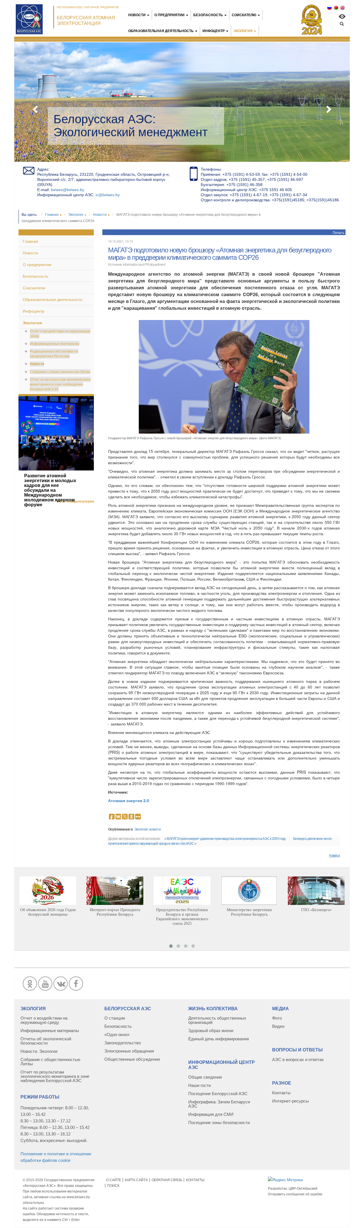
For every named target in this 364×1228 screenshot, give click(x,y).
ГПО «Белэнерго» (316, 910)
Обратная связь (167, 1180)
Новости (137, 15)
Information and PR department (144, 265)
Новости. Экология (38, 1051)
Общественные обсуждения (132, 1059)
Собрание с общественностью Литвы (60, 371)
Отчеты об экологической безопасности (45, 1040)
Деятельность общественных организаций (217, 1020)
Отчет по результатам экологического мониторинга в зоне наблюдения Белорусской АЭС (60, 384)
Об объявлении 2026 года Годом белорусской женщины (48, 912)
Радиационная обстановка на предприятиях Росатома (54, 353)
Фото (277, 1018)
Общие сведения (205, 1077)
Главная (30, 241)
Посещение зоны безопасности (219, 1122)
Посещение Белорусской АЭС (218, 1093)
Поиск (113, 1186)
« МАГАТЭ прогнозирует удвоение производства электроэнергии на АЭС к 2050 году (225, 839)
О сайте (113, 1180)
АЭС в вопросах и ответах (298, 1059)
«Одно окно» (116, 1034)
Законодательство (122, 1042)
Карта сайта (136, 1180)
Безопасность (208, 15)
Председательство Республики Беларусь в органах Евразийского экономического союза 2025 (182, 917)
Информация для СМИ (210, 1114)
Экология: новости (147, 829)
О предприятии (169, 15)
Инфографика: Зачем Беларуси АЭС (219, 1103)
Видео (278, 1026)
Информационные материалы (54, 343)
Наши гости (199, 1085)
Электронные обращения (129, 1051)
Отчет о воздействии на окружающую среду (60, 333)
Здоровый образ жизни (210, 1030)
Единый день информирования (218, 1038)
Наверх (334, 855)
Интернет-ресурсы (290, 1101)
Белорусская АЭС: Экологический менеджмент (130, 125)
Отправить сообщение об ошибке (295, 1194)
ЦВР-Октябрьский (303, 1189)
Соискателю (244, 15)
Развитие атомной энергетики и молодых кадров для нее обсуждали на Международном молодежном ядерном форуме (50, 490)
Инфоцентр (213, 31)
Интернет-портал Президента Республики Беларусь (115, 912)
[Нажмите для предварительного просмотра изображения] (224, 376)
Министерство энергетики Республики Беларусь (249, 912)
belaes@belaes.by (67, 189)
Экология (243, 31)
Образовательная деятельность (161, 31)
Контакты (281, 1092)
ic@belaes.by (108, 195)
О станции (114, 1018)
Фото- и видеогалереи (75, 501)
